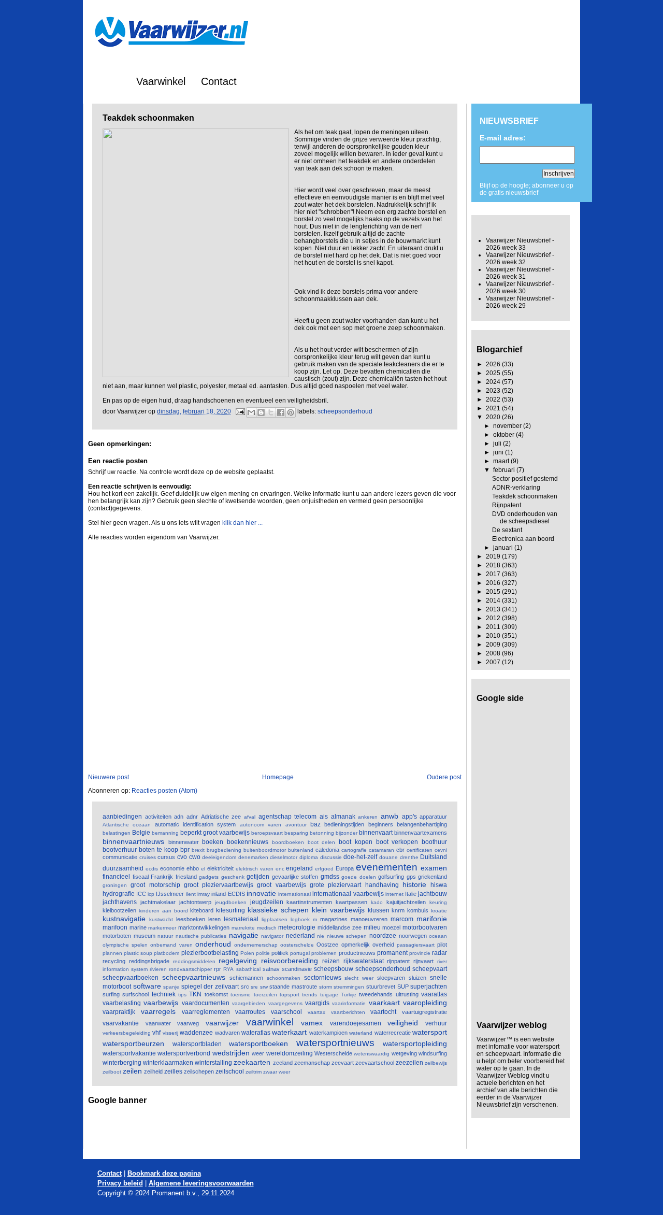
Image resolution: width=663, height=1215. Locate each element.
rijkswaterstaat (363, 961)
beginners (380, 824)
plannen (112, 953)
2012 (494, 618)
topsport (289, 994)
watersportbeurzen (133, 1043)
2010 (494, 635)
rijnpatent (398, 961)
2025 (494, 373)
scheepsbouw (333, 969)
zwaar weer (276, 1072)
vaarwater (158, 1023)
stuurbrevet (380, 986)
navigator (272, 936)
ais (324, 816)
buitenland (300, 850)
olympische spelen (125, 945)
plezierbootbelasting (210, 952)
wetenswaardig (372, 1053)
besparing (296, 833)
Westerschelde (333, 1053)
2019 (494, 556)
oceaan (438, 936)
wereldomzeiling (289, 1053)
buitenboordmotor (264, 850)
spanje (171, 987)
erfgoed (324, 868)
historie (414, 884)
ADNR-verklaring (516, 487)
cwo (194, 857)
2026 (494, 364)
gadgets (209, 877)
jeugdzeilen (266, 902)
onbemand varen (171, 945)
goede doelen (358, 877)
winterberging (122, 1062)
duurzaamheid (123, 868)
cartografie (354, 850)
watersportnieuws (335, 1042)
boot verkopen (397, 842)
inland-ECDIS (228, 894)
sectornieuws (322, 977)
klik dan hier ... (242, 522)
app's (409, 816)
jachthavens (120, 902)
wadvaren (227, 1033)
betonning (322, 833)
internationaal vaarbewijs (347, 893)
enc (280, 868)
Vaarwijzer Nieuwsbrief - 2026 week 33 (520, 244)
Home (107, 81)
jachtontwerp (195, 902)
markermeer (162, 928)
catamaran (381, 850)
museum (144, 936)
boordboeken (288, 842)
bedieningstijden (344, 824)
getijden (258, 876)
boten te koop (158, 849)
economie (172, 868)
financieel (116, 876)
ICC (141, 894)
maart (502, 461)
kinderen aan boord (163, 910)
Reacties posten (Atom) (164, 790)
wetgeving (404, 1053)
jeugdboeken (231, 902)
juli (498, 443)
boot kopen (355, 842)
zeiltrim (254, 1072)
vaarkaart (384, 1002)
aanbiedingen (122, 816)
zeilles (173, 1071)
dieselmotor (283, 857)
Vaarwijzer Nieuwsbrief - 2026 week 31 (520, 273)
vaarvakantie (121, 1023)
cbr (400, 850)
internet (394, 894)
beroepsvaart (267, 833)
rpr (217, 969)
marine (138, 927)
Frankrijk (162, 877)
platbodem (166, 953)
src (245, 986)
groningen (115, 885)
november (508, 426)
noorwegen (413, 936)
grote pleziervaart (335, 885)
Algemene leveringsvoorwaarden (201, 1183)
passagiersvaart (416, 945)
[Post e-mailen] (240, 411)
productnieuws (357, 953)
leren (214, 919)
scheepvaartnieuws (193, 977)
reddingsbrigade (149, 961)
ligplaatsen (274, 919)
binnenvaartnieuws (133, 841)
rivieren (158, 969)
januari (503, 547)
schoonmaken (283, 978)
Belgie (141, 832)
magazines (334, 919)
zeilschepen (199, 1071)
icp (151, 894)
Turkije (348, 994)
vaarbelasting (122, 1003)
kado (377, 902)
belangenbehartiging (422, 824)
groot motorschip (155, 885)
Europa (345, 868)
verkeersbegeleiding (127, 1033)
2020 (494, 417)
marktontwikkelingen (203, 927)
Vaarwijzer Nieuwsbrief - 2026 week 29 (520, 302)
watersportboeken (258, 1043)
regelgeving (238, 960)
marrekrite (243, 928)
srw (264, 987)
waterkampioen (328, 1033)
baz (315, 824)
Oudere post (444, 777)
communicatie (120, 857)
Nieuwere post (108, 777)
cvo (182, 857)
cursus (166, 857)
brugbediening (224, 850)
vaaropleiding (425, 1002)
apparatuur (433, 816)
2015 (494, 591)
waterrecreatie (392, 1033)
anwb (389, 816)
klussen (379, 910)
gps (411, 877)
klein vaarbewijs (338, 910)
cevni (441, 850)
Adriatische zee (221, 816)
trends (309, 994)
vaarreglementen (206, 1012)
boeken (212, 842)
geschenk (232, 877)
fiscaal (141, 877)
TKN (195, 994)
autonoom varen (260, 824)
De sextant (507, 530)
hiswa (438, 885)
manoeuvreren (369, 919)
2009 (494, 644)
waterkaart (289, 1032)
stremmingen (349, 987)
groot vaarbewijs (281, 885)
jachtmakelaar (158, 902)
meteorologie (296, 927)
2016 (494, 583)
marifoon (115, 927)
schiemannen (246, 978)
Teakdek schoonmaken (524, 496)
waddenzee (196, 1032)
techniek (164, 994)
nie (320, 936)
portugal (300, 953)
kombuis (417, 910)
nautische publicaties (201, 936)
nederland (300, 935)
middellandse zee (340, 927)
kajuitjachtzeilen (406, 902)
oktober (504, 434)
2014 (494, 600)
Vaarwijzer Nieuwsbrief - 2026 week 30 (520, 287)
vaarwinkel (270, 1022)
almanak (343, 816)
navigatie (243, 935)
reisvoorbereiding (289, 960)
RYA (228, 969)
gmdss (330, 876)
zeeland (283, 1063)
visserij (170, 1033)
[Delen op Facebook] (281, 412)
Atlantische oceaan (127, 824)
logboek (300, 919)
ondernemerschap (256, 945)
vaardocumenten (205, 1003)
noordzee (382, 935)
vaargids (317, 1003)
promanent (392, 952)
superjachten (428, 986)
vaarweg (188, 1023)
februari (504, 470)
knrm (398, 910)
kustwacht (161, 919)
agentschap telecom (287, 816)
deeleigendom (219, 857)
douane (388, 857)
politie (263, 953)
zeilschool (229, 1071)
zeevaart (343, 1063)
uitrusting (407, 994)
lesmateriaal (241, 919)
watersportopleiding (415, 1043)
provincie (419, 953)
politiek (280, 953)
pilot (442, 944)
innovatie (261, 893)
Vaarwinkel (160, 81)
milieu (372, 927)
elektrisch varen (254, 868)
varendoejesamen (355, 1023)
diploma (308, 857)
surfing (111, 994)
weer (258, 1053)
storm (325, 987)
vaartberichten (348, 1012)
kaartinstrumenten (309, 902)
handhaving (382, 885)
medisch (267, 928)
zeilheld (153, 1071)
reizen (331, 961)
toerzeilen (265, 994)
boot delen (322, 842)
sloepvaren (391, 978)
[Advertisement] (209, 1126)
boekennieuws (247, 842)
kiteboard (201, 910)
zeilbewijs (436, 1063)
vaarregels (158, 1011)
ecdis (152, 868)
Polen (247, 953)
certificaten (420, 850)
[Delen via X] (271, 412)
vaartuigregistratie (424, 1012)
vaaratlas (434, 994)
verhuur (436, 1023)
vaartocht (383, 1012)
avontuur (296, 824)
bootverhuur (120, 849)
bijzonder (346, 833)
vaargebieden (248, 1003)
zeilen (132, 1071)
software (147, 986)
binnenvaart (376, 832)
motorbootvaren (424, 927)
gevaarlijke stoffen (295, 877)
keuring (438, 902)
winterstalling (213, 1062)
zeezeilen (409, 1062)
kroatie (439, 910)
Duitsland (433, 857)
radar (439, 952)
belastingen (117, 833)
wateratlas (255, 1032)
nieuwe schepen (347, 936)
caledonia (327, 850)
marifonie (431, 918)
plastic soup (138, 953)
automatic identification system (195, 824)
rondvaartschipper (190, 969)
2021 (494, 408)
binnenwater (183, 842)
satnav (271, 969)
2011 (494, 627)
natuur (165, 936)
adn (178, 816)
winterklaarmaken (168, 1062)
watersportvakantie (129, 1053)
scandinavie (297, 969)
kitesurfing (230, 910)
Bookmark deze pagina (164, 1173)
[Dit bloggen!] (261, 412)
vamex (312, 1023)
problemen (324, 953)
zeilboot (112, 1072)
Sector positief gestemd (525, 478)
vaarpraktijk (119, 1012)
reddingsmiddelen (194, 961)
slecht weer (358, 978)
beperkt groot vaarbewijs (215, 832)
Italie (410, 894)
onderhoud (213, 944)
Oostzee (327, 944)
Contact (219, 81)
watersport (429, 1032)
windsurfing (433, 1053)
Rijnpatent (506, 505)
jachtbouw (432, 893)
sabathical (248, 969)
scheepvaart (429, 969)
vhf (156, 1032)
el (203, 868)
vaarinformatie (349, 1003)
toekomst (216, 994)
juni (499, 452)
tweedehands (376, 994)
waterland (360, 1033)
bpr (185, 849)
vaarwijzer (222, 1023)
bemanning (165, 833)
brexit (198, 850)
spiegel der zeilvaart (210, 986)
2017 (494, 574)
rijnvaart (423, 961)
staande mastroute (293, 986)
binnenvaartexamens (420, 833)
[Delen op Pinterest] (290, 412)
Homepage (278, 777)
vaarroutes (250, 1012)
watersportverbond (183, 1053)
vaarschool (286, 1012)
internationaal (294, 894)
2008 (494, 653)
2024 (494, 381)
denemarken (253, 857)
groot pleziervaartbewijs (218, 885)
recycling (114, 961)
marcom (402, 919)
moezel (391, 927)
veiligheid (402, 1023)
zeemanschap (312, 1063)
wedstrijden (231, 1053)
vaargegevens (285, 1003)
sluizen (417, 978)
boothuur (434, 842)
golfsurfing (391, 877)
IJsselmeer (170, 894)
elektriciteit (220, 868)
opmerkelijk (355, 944)
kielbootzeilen (119, 910)
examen (434, 868)
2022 (494, 399)
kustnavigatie (124, 918)
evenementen (386, 867)
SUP (403, 986)
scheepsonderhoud (345, 411)
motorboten (117, 936)
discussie (331, 857)
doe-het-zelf (360, 857)
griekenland (432, 877)
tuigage (329, 994)
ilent (191, 894)
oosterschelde (297, 945)
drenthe (409, 857)
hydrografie (119, 893)
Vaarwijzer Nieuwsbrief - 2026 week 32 (520, 258)
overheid (383, 944)
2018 (494, 565)
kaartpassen (351, 902)
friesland (186, 877)
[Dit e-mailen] (251, 412)
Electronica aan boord (523, 538)
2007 (494, 662)
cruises (147, 857)
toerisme (240, 994)
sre (254, 987)
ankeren (368, 817)
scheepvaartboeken (130, 977)
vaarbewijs (160, 1002)
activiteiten (158, 816)
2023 (494, 390)
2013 (494, 609)
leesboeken (190, 919)
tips (182, 994)
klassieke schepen (278, 910)
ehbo (192, 868)
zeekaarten (252, 1062)
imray (203, 894)
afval (249, 817)
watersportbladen (197, 1044)
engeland (299, 868)
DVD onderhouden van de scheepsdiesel (524, 517)
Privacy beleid (120, 1183)
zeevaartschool (374, 1063)
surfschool (135, 994)
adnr (192, 816)
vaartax (316, 1012)
